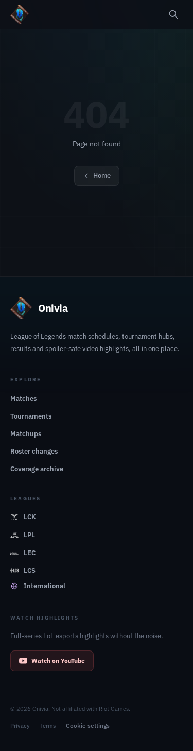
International (44, 585)
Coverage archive (36, 468)
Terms (48, 725)
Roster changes (34, 451)
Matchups (25, 433)
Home (102, 175)
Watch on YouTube (58, 660)
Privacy (20, 725)
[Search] (173, 14)
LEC (30, 552)
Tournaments (30, 416)
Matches (23, 398)
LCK (30, 516)
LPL (29, 534)
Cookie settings (88, 725)
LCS (30, 570)
